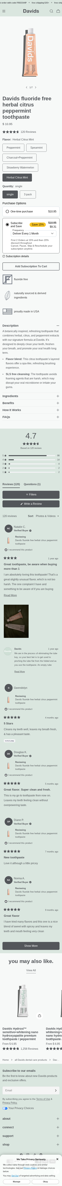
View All (31, 970)
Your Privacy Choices (21, 1108)
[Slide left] (26, 87)
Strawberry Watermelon (20, 167)
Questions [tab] (32, 484)
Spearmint (36, 147)
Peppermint (13, 147)
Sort (31, 516)
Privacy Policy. (9, 1102)
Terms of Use (43, 1099)
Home (5, 1059)
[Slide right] (35, 87)
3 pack (28, 194)
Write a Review (37, 504)
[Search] (51, 11)
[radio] (31, 211)
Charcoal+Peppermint (19, 157)
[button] (31, 132)
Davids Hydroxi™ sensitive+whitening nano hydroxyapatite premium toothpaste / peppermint (20, 1034)
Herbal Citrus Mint (17, 177)
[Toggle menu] (3, 11)
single (10, 194)
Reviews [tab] (11, 484)
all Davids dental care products (31, 1059)
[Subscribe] (55, 1090)
